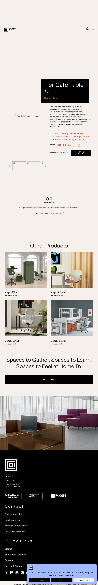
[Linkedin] (11, 573)
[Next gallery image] (46, 165)
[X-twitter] (6, 573)
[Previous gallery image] (9, 165)
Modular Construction (16, 525)
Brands (8, 549)
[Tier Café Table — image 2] (33, 165)
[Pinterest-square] (22, 573)
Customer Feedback (15, 531)
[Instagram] (17, 573)
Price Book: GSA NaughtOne (72, 136)
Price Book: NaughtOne (69, 139)
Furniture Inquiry (13, 514)
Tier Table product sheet (70, 133)
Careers (9, 560)
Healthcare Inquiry (14, 520)
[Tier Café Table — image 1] (19, 165)
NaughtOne (50, 98)
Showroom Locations (16, 554)
